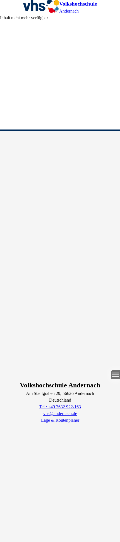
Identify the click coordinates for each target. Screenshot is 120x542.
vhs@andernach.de (60, 413)
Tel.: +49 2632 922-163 (60, 406)
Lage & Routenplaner (60, 420)
